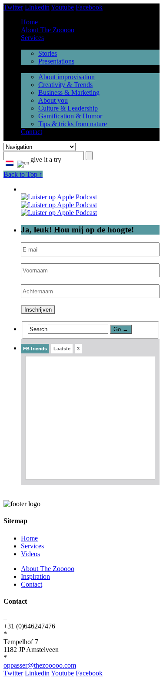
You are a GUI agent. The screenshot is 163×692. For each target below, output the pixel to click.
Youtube (62, 7)
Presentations (56, 61)
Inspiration (35, 576)
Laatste (61, 348)
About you (53, 100)
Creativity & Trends (65, 84)
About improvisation (66, 77)
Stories (47, 53)
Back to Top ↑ (23, 174)
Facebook (89, 7)
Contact (31, 131)
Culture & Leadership (68, 108)
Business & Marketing (69, 92)
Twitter (13, 7)
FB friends (35, 348)
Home (29, 22)
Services (32, 37)
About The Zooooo (47, 30)
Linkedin (37, 7)
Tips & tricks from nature (72, 124)
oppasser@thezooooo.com (39, 665)
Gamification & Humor (70, 116)
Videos (30, 554)
